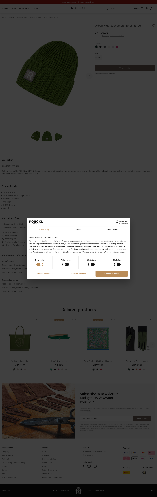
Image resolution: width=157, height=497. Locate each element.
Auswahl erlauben (78, 274)
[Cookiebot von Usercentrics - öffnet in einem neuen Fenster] (118, 222)
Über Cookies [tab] (112, 230)
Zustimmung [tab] (44, 230)
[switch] (65, 264)
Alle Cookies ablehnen (45, 274)
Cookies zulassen (111, 274)
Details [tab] (78, 230)
